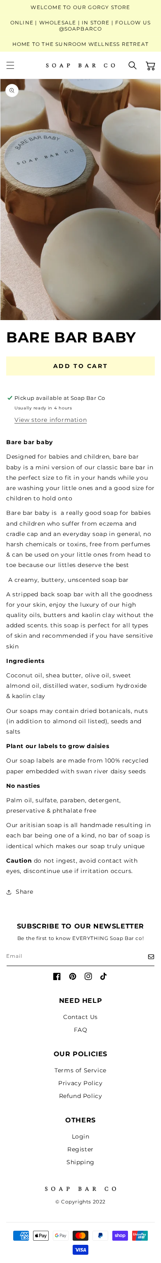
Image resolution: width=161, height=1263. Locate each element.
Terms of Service (80, 1070)
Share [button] (24, 891)
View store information (50, 419)
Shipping (80, 1162)
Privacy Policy (80, 1083)
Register (80, 1149)
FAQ (81, 1029)
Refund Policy (80, 1096)
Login (81, 1136)
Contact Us (80, 1017)
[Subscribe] (145, 956)
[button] (15, 65)
